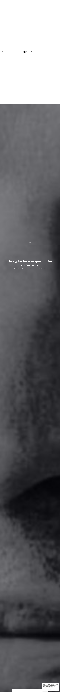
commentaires (43, 268)
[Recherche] (57, 52)
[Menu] (2, 52)
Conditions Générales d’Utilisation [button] (48, 687)
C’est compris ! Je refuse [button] (50, 689)
